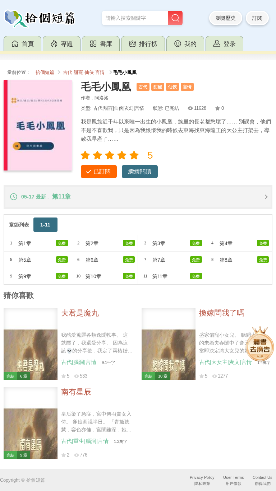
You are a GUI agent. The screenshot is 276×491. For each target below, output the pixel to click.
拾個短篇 (45, 72)
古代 (67, 72)
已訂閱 (102, 171)
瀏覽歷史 (226, 18)
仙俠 (89, 72)
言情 (100, 72)
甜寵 (78, 72)
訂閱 (257, 18)
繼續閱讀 (139, 171)
